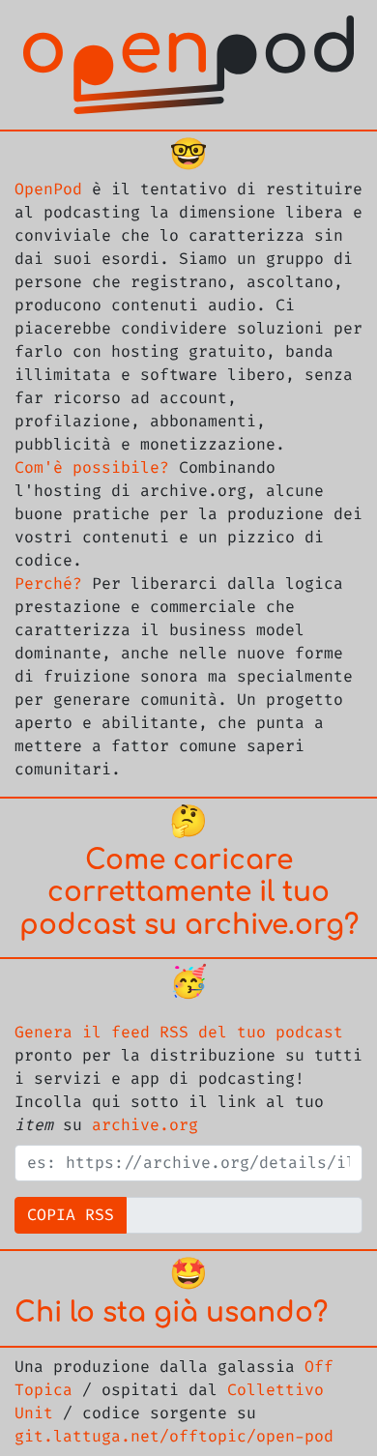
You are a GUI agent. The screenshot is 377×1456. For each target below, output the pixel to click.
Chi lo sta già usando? (171, 1312)
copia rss (70, 1215)
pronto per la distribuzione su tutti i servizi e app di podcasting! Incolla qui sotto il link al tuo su (188, 1079)
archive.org (145, 1125)
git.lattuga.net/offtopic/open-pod (174, 1436)
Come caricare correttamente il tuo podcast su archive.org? (189, 893)
